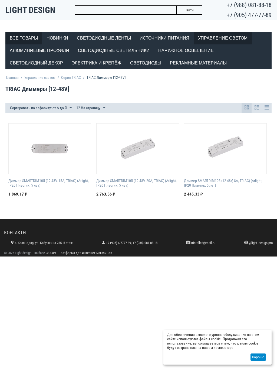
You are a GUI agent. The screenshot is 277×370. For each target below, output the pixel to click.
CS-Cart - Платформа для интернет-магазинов (79, 253)
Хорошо (258, 357)
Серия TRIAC (71, 77)
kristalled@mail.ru (202, 243)
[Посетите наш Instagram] (246, 242)
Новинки (57, 38)
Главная (12, 77)
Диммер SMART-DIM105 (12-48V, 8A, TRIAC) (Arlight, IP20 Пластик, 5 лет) (223, 182)
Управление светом (39, 77)
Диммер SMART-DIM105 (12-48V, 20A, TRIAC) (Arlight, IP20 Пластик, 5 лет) (136, 182)
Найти (189, 10)
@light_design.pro (261, 243)
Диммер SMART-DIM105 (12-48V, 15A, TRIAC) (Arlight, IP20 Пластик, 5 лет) (48, 182)
